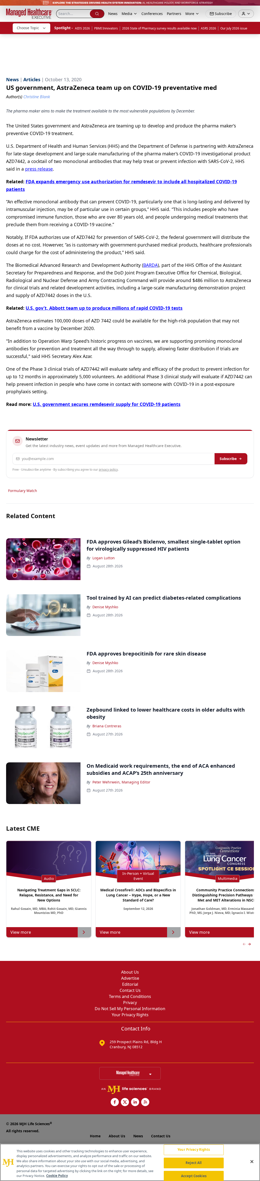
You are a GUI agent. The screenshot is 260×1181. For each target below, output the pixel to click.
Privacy (130, 1002)
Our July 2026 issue (233, 28)
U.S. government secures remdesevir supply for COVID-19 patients (107, 404)
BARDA (150, 265)
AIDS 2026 (82, 28)
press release (39, 169)
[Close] (251, 1161)
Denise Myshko (105, 606)
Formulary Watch (22, 490)
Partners (174, 13)
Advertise (130, 978)
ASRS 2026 (208, 28)
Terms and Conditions (130, 996)
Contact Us (130, 990)
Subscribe (228, 458)
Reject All (194, 1162)
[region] (130, 1162)
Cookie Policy (57, 1175)
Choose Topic (28, 27)
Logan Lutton (103, 557)
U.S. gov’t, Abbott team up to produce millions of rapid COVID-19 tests (104, 308)
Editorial (130, 984)
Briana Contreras (106, 726)
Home (95, 1136)
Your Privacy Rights (130, 1015)
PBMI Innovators (106, 28)
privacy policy (108, 469)
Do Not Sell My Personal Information (130, 1008)
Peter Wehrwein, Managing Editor (121, 782)
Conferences (152, 13)
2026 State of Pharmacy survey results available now (159, 28)
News (113, 13)
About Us (130, 972)
